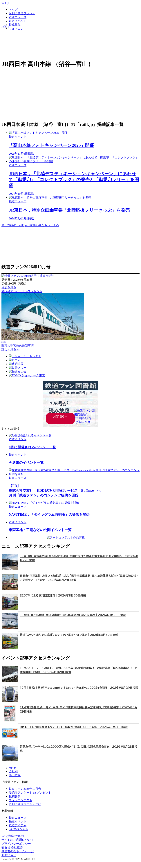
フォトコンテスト (20, 800)
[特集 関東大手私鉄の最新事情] (42, 338)
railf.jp (5, 3)
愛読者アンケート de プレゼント (30, 792)
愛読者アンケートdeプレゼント (21, 291)
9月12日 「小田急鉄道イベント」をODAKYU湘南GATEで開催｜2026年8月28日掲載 (74, 727)
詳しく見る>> (10, 349)
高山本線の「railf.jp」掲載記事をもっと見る (30, 225)
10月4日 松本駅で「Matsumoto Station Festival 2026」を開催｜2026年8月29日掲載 (79, 687)
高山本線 (15, 775)
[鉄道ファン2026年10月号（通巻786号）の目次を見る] (28, 275)
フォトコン (16, 28)
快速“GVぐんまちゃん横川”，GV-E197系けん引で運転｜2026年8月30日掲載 (69, 634)
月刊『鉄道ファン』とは (25, 804)
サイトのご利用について (17, 839)
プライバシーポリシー (16, 843)
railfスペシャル (18, 829)
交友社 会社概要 (12, 847)
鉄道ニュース (17, 17)
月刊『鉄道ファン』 (22, 13)
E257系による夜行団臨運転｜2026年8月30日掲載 (53, 595)
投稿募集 (15, 24)
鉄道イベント (17, 21)
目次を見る (8, 287)
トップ (13, 9)
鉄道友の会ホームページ (17, 851)
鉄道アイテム (17, 825)
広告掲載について (13, 835)
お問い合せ (8, 855)
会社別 (13, 771)
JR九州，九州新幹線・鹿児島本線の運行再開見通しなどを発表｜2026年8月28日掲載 (73, 615)
